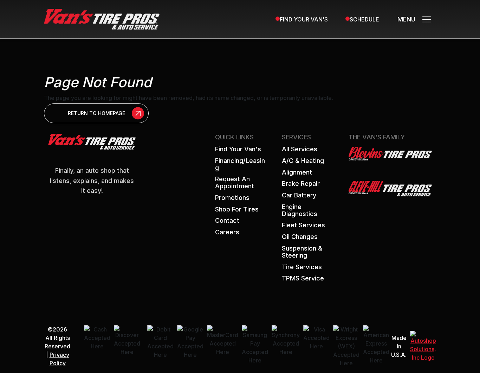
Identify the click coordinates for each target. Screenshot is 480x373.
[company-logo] (102, 18)
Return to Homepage (96, 113)
